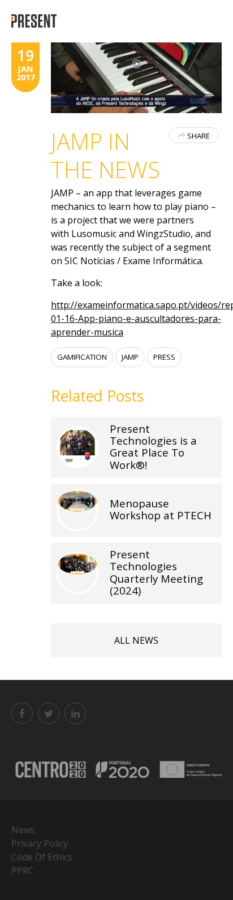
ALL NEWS (136, 640)
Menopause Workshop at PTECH (161, 509)
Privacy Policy (39, 843)
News (23, 830)
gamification (82, 357)
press (164, 357)
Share (198, 136)
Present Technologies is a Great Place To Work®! (153, 446)
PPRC (22, 870)
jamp (130, 357)
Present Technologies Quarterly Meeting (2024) (156, 572)
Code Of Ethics (41, 857)
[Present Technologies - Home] (35, 21)
